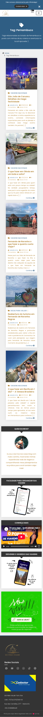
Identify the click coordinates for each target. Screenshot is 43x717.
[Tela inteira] (39, 546)
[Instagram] (18, 668)
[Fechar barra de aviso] (39, 6)
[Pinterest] (35, 668)
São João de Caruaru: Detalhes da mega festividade (19, 99)
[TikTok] (29, 668)
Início (7, 53)
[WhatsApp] (23, 668)
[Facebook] (6, 668)
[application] (21, 536)
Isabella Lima (14, 105)
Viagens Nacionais (19, 93)
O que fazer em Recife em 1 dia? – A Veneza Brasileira (21, 390)
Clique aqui (20, 6)
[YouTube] (12, 668)
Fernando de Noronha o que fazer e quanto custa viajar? (20, 244)
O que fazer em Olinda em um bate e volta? (21, 173)
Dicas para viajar (19, 310)
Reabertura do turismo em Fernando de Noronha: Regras (21, 317)
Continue (29, 128)
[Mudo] (36, 546)
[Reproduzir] (4, 546)
